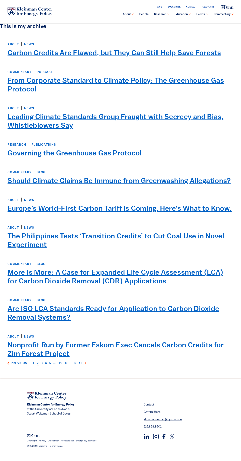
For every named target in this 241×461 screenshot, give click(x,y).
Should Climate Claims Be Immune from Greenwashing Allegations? (119, 181)
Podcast (45, 72)
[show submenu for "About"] (133, 14)
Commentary (222, 14)
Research (160, 14)
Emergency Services (86, 441)
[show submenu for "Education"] (190, 14)
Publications (43, 144)
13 (67, 363)
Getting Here (152, 412)
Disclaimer (53, 441)
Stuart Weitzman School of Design (49, 413)
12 (61, 363)
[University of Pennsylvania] (227, 7)
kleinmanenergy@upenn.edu (163, 419)
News (29, 44)
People (144, 14)
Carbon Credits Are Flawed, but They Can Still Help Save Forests (114, 53)
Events (200, 14)
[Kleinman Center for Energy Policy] (30, 11)
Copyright (32, 441)
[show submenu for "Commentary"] (232, 14)
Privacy (42, 441)
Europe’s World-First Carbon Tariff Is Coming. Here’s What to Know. (120, 209)
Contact (191, 7)
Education (181, 14)
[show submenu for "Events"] (207, 14)
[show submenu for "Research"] (168, 14)
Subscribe (174, 7)
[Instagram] (156, 436)
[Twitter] (172, 436)
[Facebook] (163, 436)
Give (159, 7)
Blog (41, 172)
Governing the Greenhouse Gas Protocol (75, 153)
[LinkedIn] (146, 436)
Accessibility (67, 441)
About (127, 14)
